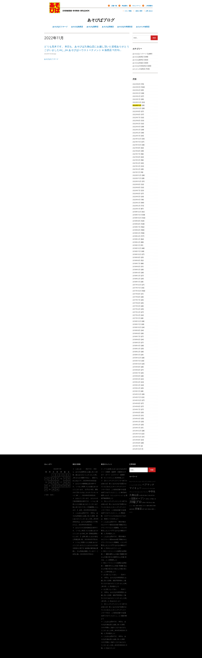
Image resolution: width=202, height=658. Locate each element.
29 (53, 489)
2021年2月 (136, 169)
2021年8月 (136, 151)
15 (53, 482)
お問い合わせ (149, 11)
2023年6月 (137, 84)
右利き (147, 499)
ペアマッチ (148, 484)
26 (69, 486)
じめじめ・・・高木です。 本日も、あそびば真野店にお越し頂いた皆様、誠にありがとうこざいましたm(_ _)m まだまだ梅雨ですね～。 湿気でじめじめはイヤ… (85, 475)
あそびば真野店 (138, 60)
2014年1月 (136, 428)
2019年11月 (137, 215)
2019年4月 (136, 236)
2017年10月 (137, 291)
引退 (147, 502)
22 (53, 486)
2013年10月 (137, 437)
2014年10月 (137, 400)
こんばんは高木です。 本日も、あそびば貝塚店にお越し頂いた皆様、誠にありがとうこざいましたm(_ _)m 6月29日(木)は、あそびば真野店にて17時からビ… (85, 519)
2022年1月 (136, 136)
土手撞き (152, 499)
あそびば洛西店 (138, 57)
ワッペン (145, 492)
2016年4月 (136, 346)
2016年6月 (136, 339)
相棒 (148, 505)
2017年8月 (136, 297)
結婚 (130, 509)
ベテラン (139, 485)
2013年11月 (137, 434)
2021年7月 (136, 154)
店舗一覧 (114, 6)
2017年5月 (136, 306)
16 (57, 482)
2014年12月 (137, 394)
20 (46, 486)
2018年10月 (137, 254)
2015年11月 (137, 361)
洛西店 (140, 505)
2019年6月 (136, 230)
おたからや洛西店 (139, 69)
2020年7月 (136, 190)
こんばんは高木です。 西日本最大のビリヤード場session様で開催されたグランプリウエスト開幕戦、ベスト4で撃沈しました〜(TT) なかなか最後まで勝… (114, 527)
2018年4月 (136, 273)
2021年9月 (136, 148)
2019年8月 (136, 224)
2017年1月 (136, 318)
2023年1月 (136, 99)
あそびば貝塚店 (138, 63)
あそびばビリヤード (51, 59)
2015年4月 (136, 382)
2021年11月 (137, 142)
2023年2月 (137, 96)
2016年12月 (137, 321)
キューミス (132, 481)
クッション (138, 481)
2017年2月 (136, 315)
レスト (141, 492)
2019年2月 (136, 242)
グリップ (144, 481)
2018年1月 (136, 282)
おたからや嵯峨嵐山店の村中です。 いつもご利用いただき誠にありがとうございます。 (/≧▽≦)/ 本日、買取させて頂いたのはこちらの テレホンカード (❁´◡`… (85, 489)
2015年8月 (136, 370)
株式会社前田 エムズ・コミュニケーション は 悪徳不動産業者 (114, 495)
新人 (134, 505)
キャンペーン (136, 6)
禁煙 (154, 505)
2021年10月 (137, 145)
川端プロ (135, 502)
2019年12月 (137, 212)
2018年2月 (136, 279)
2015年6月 (136, 376)
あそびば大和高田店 (140, 66)
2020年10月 (137, 181)
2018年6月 (136, 266)
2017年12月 (137, 285)
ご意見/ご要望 (138, 11)
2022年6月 (136, 121)
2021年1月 (136, 172)
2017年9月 (136, 294)
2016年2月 (136, 352)
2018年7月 (136, 263)
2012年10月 (137, 449)
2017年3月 (136, 312)
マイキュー (135, 488)
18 (65, 482)
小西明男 (111, 560)
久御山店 (134, 495)
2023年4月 (137, 90)
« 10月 (46, 495)
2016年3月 (136, 349)
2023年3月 (137, 93)
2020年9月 (136, 184)
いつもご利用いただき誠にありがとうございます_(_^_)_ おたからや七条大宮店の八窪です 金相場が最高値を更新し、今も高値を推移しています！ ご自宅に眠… (85, 548)
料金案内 (124, 6)
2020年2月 (136, 206)
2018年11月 (137, 251)
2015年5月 (136, 379)
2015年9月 (136, 367)
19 (68, 482)
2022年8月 (136, 114)
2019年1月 (136, 245)
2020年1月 (136, 209)
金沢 (146, 509)
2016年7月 (136, 336)
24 (61, 486)
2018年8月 (136, 260)
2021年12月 (137, 139)
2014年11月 (137, 397)
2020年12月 (137, 175)
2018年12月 (137, 248)
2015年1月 (136, 391)
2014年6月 (136, 412)
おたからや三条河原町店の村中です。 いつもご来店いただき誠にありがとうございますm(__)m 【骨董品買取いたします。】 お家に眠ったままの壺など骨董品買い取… (85, 533)
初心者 (150, 495)
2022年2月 (136, 133)
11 (65, 479)
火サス (144, 505)
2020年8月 (136, 187)
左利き (144, 502)
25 (65, 486)
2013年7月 (136, 446)
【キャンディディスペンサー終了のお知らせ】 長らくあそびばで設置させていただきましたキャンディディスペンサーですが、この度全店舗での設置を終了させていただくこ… (114, 486)
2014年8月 (136, 406)
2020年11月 (137, 178)
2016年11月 (137, 324)
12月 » (52, 495)
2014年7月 (136, 409)
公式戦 (141, 495)
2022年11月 (137, 105)
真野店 (151, 505)
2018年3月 (136, 276)
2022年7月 (136, 117)
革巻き (149, 509)
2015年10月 (137, 364)
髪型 (153, 509)
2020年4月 (137, 200)
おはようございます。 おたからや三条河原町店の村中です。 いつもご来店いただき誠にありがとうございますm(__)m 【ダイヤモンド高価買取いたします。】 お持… (85, 504)
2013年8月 (136, 443)
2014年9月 (136, 403)
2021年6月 (136, 157)
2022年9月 (136, 111)
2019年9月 (136, 221)
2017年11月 (137, 288)
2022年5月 (136, 124)
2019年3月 (136, 239)
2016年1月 (136, 355)
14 (50, 482)
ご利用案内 (149, 6)
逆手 (143, 509)
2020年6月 (136, 194)
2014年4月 (136, 419)
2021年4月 (136, 163)
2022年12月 (137, 102)
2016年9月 (136, 330)
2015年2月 (136, 388)
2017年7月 (136, 300)
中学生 (151, 491)
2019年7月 (136, 227)
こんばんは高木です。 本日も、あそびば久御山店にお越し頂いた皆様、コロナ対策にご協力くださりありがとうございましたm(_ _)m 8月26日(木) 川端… (114, 627)
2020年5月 (136, 197)
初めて (146, 495)
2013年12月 (137, 431)
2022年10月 (137, 108)
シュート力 (134, 485)
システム (149, 481)
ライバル (136, 492)
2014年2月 (136, 425)
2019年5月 (136, 233)
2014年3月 (136, 422)
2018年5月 (136, 270)
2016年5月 (136, 343)
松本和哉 (118, 478)
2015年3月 (136, 385)
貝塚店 (138, 508)
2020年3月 (137, 203)
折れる (150, 502)
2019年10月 (137, 218)
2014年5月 (136, 416)
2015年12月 (137, 358)
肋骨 (133, 509)
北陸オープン (138, 498)
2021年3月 (136, 166)
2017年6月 (136, 303)
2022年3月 (137, 130)
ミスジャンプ (145, 488)
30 (57, 489)
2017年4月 (136, 309)
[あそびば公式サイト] (54, 11)
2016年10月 (137, 327)
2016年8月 (136, 333)
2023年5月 (137, 87)
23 (57, 486)
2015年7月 (136, 373)
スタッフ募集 (128, 11)
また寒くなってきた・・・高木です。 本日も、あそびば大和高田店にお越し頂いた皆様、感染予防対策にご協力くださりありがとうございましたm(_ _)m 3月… (114, 580)
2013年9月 (136, 440)
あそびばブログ (101, 20)
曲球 (137, 505)
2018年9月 (136, 257)
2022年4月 (137, 127)
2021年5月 (136, 160)
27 (46, 489)
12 (68, 479)
